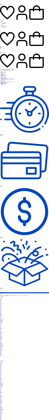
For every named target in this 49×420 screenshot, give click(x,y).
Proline (0, 309)
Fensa (0, 334)
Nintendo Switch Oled (24, 295)
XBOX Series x (20, 295)
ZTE (0, 318)
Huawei (0, 353)
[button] (0, 298)
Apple (0, 415)
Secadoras (1, 338)
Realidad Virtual (1, 412)
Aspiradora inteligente (2, 345)
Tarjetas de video (1, 321)
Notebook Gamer (1, 328)
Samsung (1, 302)
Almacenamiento (1, 320)
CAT (0, 312)
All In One (1, 319)
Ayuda (1, 25)
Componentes (1, 383)
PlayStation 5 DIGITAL (9, 295)
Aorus (0, 324)
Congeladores (1, 333)
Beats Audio (1, 300)
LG (0, 341)
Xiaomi (0, 303)
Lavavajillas (1, 336)
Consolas (1, 347)
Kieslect (0, 354)
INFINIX (1, 378)
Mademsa (1, 335)
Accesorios (1, 304)
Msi (0, 327)
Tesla (0, 317)
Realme (0, 316)
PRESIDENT (1, 342)
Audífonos (1, 299)
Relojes (0, 414)
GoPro (0, 305)
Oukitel (0, 379)
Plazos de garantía (4, 23)
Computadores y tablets (2, 382)
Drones (0, 307)
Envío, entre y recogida (4, 26)
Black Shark (1, 352)
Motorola (1, 315)
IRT (0, 340)
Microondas (1, 337)
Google (0, 313)
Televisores (1, 339)
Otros (0, 350)
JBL (0, 301)
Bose (0, 308)
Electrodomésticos (1, 332)
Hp (0, 326)
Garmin (0, 416)
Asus (0, 311)
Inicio (1, 24)
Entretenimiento (1, 346)
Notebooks (1, 323)
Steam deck (27, 295)
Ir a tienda (2, 21)
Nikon (0, 306)
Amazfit (0, 351)
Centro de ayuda (3, 22)
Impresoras (1, 413)
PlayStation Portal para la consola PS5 (15, 295)
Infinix (0, 417)
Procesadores (1, 384)
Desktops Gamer (1, 322)
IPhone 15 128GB (5, 295)
